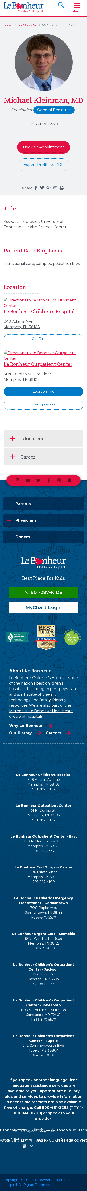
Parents (23, 504)
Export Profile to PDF (43, 164)
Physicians (26, 520)
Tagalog (71, 1140)
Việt (83, 1140)
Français (63, 1130)
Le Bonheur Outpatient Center (38, 364)
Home (8, 25)
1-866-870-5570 (43, 124)
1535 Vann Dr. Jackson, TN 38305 (44, 976)
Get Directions (43, 339)
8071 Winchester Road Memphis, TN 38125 (43, 941)
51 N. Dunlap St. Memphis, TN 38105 (44, 812)
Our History (20, 733)
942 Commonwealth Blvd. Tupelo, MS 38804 (44, 1048)
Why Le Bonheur (26, 725)
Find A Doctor (27, 25)
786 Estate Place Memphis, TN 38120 (43, 874)
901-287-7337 (43, 851)
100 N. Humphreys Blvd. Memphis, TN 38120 (43, 843)
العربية (31, 1130)
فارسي (49, 1130)
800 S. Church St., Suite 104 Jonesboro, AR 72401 (43, 1012)
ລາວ (39, 1140)
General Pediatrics (54, 110)
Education (31, 439)
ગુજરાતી (6, 1140)
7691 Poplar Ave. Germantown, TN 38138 (43, 910)
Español (7, 1130)
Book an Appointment (43, 147)
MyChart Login (44, 607)
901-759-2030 (43, 948)
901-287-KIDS (45, 592)
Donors (23, 537)
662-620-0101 (43, 1055)
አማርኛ (20, 1130)
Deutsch (79, 1130)
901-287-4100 (43, 882)
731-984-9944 (43, 984)
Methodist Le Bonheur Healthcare (41, 711)
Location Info (43, 391)
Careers (53, 733)
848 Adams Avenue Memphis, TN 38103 (43, 782)
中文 (40, 1130)
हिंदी (16, 1140)
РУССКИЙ (53, 1140)
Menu (76, 11)
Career (27, 457)
